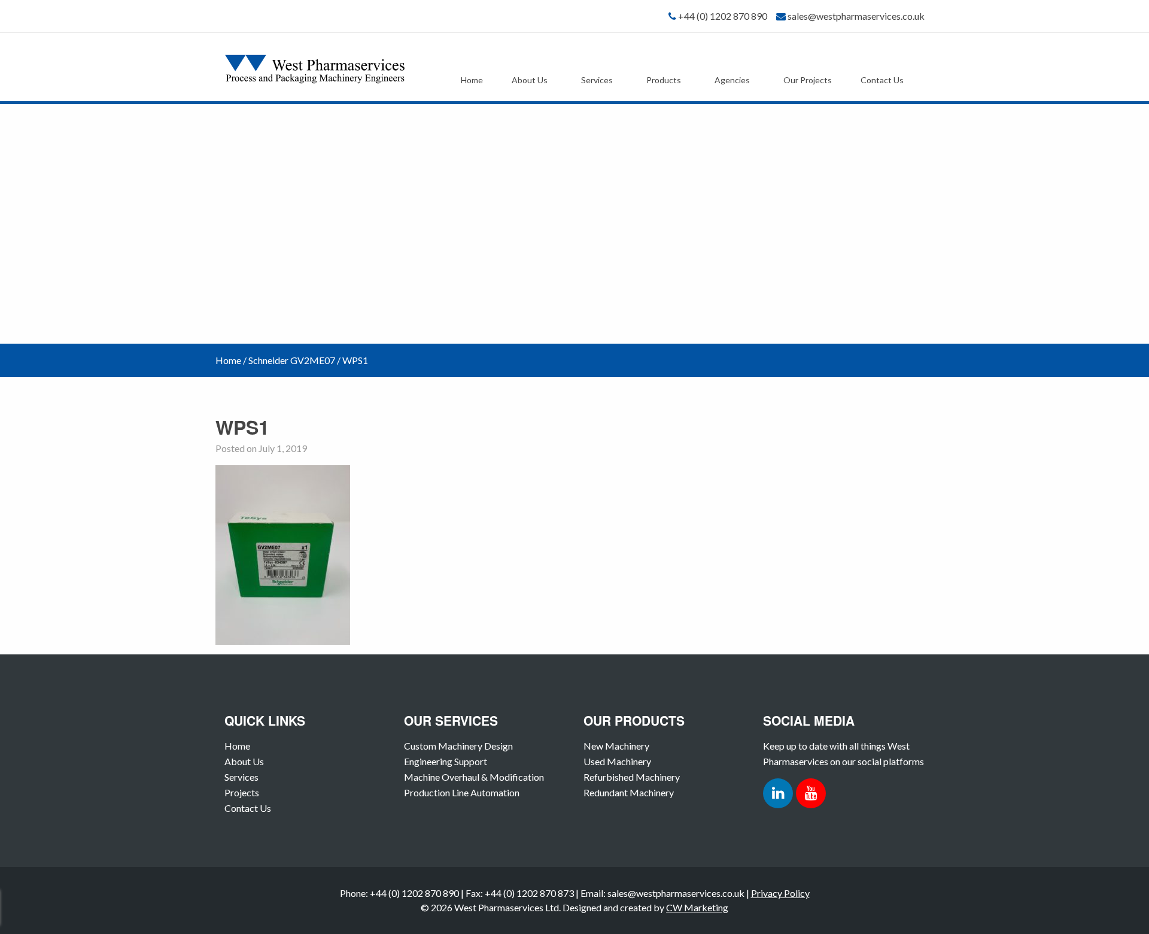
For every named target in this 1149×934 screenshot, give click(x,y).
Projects (241, 792)
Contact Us (882, 80)
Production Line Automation (461, 792)
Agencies (732, 80)
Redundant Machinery (628, 792)
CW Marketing (697, 907)
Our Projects (807, 80)
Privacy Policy (780, 893)
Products (663, 80)
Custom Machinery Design (458, 745)
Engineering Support (445, 761)
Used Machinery (617, 761)
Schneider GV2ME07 (291, 360)
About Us (530, 80)
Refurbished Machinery (631, 777)
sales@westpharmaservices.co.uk (856, 16)
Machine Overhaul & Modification (474, 777)
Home (472, 80)
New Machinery (616, 745)
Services (597, 80)
